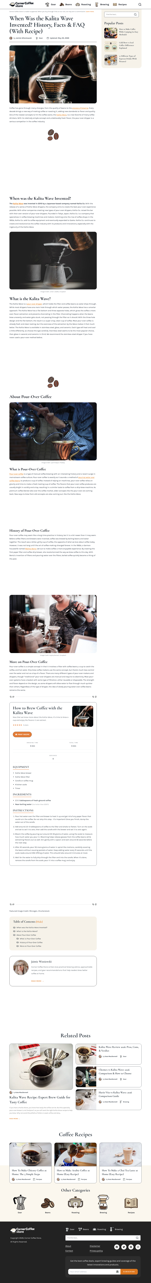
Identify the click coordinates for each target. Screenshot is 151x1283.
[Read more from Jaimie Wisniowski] (10, 38)
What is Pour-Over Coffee (30, 939)
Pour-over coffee (16, 474)
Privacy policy (96, 1250)
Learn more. (90, 11)
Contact (69, 1250)
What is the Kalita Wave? (27, 931)
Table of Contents (28, 922)
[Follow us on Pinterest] (131, 1247)
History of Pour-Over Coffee (31, 942)
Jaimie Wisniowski (24, 38)
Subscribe (129, 1272)
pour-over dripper (34, 304)
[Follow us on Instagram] (138, 1247)
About (68, 1246)
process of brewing (80, 108)
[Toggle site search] (140, 4)
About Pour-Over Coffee (26, 935)
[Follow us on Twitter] (123, 1247)
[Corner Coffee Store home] (22, 1230)
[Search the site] (137, 1237)
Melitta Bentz (31, 549)
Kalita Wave (62, 115)
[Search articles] (135, 14)
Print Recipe (22, 734)
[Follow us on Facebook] (116, 1247)
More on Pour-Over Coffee (30, 946)
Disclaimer (95, 1246)
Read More (37, 981)
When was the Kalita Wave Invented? (32, 927)
